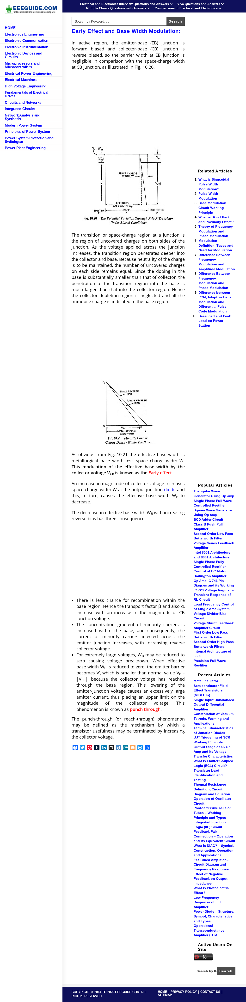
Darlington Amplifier (210, 576)
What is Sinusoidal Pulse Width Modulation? (213, 184)
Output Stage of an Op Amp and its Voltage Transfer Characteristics (213, 751)
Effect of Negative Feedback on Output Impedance (211, 878)
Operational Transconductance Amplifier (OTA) (209, 930)
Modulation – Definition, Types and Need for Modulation (216, 245)
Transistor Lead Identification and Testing (208, 775)
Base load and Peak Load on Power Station (214, 320)
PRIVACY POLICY (184, 992)
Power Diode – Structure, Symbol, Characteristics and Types (214, 916)
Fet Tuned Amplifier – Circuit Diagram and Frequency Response (211, 864)
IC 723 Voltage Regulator (214, 590)
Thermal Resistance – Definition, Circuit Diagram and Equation (212, 789)
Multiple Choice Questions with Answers (116, 8)
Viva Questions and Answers (198, 4)
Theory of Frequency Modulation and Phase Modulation (215, 231)
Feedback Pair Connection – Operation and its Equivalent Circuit (214, 836)
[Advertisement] (128, 108)
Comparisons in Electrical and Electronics (186, 8)
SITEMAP (165, 995)
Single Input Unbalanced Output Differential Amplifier (214, 704)
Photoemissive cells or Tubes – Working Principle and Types (212, 812)
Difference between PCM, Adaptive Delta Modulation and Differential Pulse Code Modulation (215, 302)
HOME (162, 992)
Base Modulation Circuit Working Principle (212, 207)
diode (170, 489)
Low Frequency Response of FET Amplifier (208, 902)
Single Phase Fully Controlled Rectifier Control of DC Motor (210, 566)
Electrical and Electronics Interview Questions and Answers (124, 4)
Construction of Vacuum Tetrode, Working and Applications (214, 718)
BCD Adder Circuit (208, 519)
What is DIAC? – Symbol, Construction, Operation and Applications (214, 850)
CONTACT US (210, 992)
